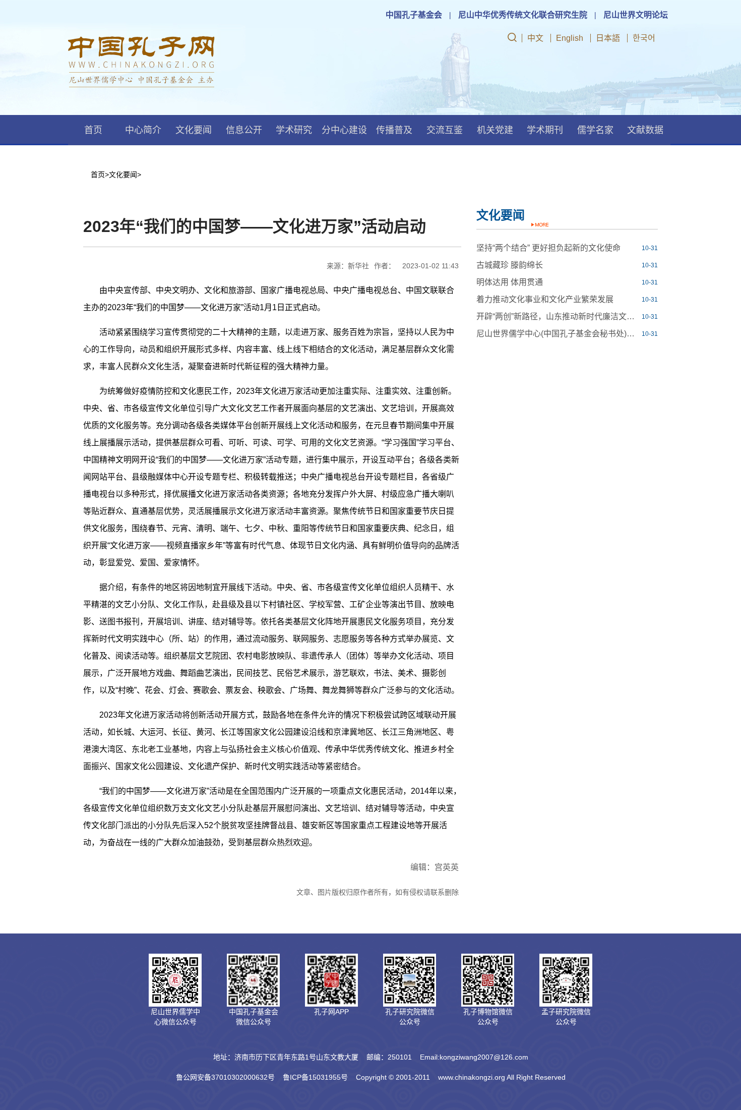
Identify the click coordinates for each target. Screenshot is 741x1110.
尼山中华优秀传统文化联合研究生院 (522, 15)
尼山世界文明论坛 (635, 15)
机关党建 (495, 130)
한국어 (644, 38)
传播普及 (394, 130)
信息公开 (244, 130)
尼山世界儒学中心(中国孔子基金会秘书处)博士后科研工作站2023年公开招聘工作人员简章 (558, 333)
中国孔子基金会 (414, 15)
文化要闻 (193, 130)
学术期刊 (545, 130)
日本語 (608, 38)
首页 (93, 130)
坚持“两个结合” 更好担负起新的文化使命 (548, 248)
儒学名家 (595, 130)
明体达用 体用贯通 (509, 282)
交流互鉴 (444, 130)
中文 (535, 38)
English (569, 38)
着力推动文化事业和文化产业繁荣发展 (544, 299)
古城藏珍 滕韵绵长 (509, 265)
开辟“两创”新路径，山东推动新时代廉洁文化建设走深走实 (558, 316)
